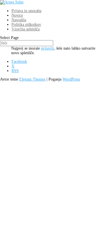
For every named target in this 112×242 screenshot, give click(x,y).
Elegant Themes (32, 79)
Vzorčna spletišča (25, 29)
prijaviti (47, 48)
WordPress (71, 79)
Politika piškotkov (26, 24)
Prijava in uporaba (26, 11)
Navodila (18, 20)
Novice (17, 15)
